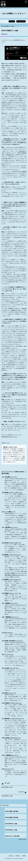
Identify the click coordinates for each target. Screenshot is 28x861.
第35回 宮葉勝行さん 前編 (7, 787)
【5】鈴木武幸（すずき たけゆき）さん (11, 542)
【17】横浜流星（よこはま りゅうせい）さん (13, 718)
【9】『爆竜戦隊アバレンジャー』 (10, 603)
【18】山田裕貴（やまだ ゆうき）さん (11, 737)
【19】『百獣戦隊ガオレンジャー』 (10, 755)
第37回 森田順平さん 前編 (7, 795)
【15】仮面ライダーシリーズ (9, 693)
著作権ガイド (18, 855)
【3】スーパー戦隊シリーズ (8, 511)
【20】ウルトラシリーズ (8, 769)
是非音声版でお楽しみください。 (10, 436)
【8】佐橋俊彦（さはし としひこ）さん (11, 593)
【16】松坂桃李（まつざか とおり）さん (12, 703)
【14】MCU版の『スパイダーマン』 (10, 668)
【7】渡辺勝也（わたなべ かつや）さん (11, 579)
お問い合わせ (11, 855)
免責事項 (24, 855)
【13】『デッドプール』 (8, 654)
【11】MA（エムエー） (7, 632)
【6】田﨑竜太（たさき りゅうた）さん (11, 554)
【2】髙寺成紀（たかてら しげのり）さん (12, 492)
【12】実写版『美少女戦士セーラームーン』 (12, 640)
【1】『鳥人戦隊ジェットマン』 (9, 476)
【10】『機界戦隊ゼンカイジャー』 (10, 617)
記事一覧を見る (22, 839)
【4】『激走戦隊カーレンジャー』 (10, 527)
